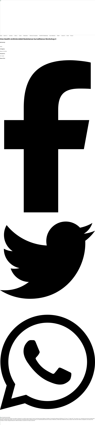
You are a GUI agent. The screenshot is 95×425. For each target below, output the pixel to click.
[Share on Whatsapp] (47, 362)
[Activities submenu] (12, 35)
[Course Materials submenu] (55, 35)
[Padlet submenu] (59, 35)
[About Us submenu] (7, 35)
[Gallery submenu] (17, 35)
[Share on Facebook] (47, 136)
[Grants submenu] (21, 35)
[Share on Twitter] (47, 260)
